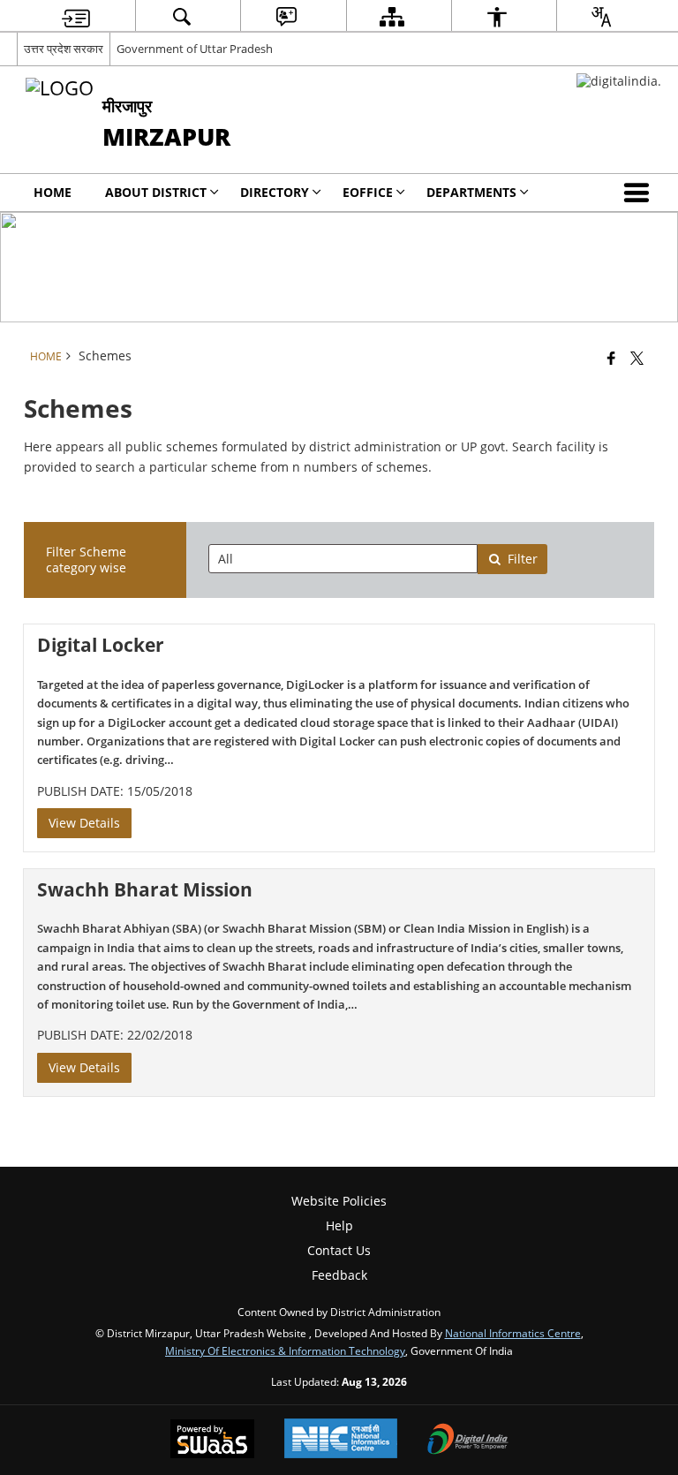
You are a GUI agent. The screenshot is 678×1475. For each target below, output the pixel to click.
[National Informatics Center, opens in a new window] (341, 1440)
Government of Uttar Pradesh (195, 49)
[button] (640, 192)
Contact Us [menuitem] (339, 1250)
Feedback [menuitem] (339, 1275)
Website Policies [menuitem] (339, 1200)
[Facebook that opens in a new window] (611, 358)
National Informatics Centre (513, 1333)
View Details (84, 822)
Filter (523, 558)
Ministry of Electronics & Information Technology (285, 1350)
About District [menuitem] (156, 192)
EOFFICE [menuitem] (368, 192)
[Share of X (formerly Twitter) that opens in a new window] (637, 358)
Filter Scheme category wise (86, 559)
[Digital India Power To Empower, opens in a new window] (468, 1440)
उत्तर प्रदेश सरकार (63, 49)
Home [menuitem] (53, 192)
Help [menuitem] (339, 1225)
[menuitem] (76, 16)
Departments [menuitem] (471, 192)
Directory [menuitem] (274, 192)
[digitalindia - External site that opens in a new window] (618, 80)
